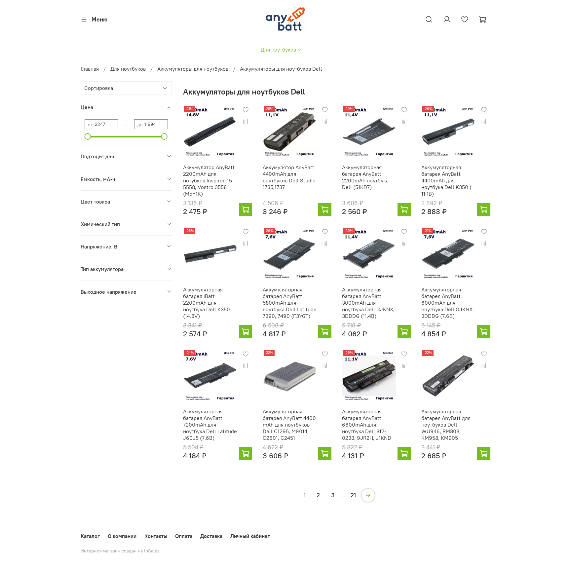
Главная (90, 68)
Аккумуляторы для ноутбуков (192, 68)
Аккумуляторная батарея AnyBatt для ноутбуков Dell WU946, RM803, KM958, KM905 (446, 424)
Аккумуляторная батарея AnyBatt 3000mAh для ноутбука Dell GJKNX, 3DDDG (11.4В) (368, 302)
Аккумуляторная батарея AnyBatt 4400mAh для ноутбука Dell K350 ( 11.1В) (446, 180)
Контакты (155, 536)
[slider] (88, 136)
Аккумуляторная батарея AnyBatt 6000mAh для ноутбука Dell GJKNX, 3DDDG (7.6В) (447, 302)
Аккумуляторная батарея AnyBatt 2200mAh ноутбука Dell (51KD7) (365, 177)
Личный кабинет (250, 536)
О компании (122, 536)
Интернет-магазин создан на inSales (120, 551)
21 (353, 495)
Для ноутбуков (278, 49)
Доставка (211, 536)
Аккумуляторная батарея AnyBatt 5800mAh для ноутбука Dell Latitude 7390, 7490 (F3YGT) (290, 302)
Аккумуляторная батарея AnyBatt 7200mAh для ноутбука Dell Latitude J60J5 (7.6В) (210, 424)
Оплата (183, 536)
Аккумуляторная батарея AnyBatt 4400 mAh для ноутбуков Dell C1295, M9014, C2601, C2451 (289, 424)
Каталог (90, 536)
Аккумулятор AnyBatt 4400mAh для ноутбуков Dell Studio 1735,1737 (289, 177)
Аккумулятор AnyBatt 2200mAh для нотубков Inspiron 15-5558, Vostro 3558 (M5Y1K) (209, 180)
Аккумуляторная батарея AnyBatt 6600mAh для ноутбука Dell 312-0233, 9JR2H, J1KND (366, 424)
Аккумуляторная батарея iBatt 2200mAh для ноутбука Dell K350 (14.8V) (206, 302)
